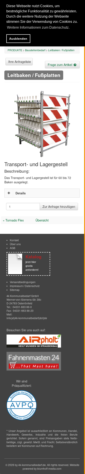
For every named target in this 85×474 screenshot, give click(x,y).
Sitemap (15, 290)
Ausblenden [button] (18, 38)
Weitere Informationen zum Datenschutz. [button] (38, 27)
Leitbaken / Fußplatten (61, 50)
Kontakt (14, 240)
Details (20, 193)
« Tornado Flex (13, 220)
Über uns (15, 244)
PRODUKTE (15, 50)
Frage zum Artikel (60, 64)
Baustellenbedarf (35, 50)
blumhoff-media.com (49, 468)
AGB (12, 248)
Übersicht (42, 220)
